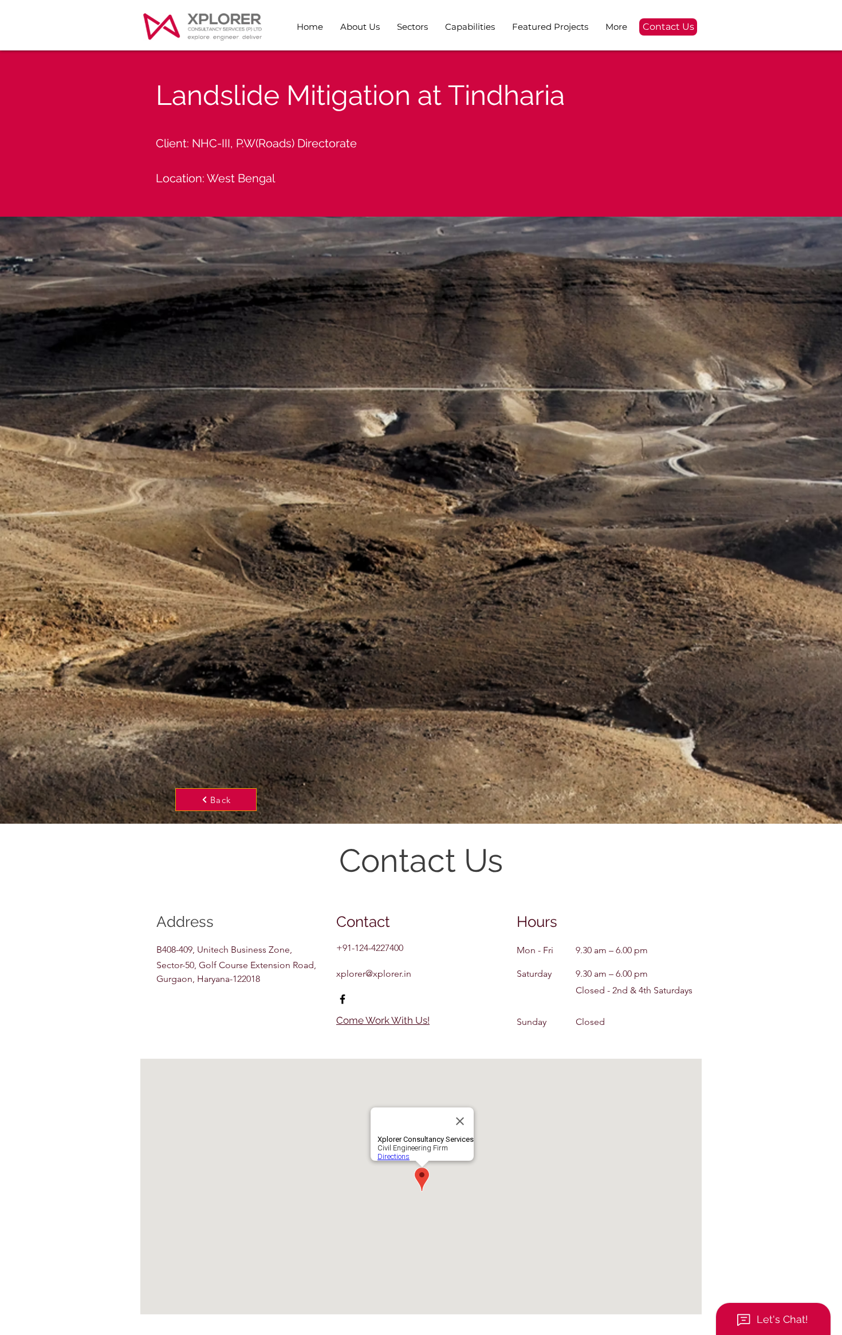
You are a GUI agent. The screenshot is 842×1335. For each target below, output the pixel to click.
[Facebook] (342, 999)
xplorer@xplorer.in (373, 973)
